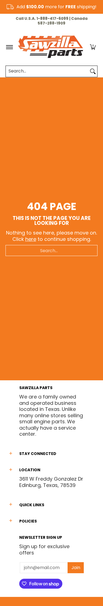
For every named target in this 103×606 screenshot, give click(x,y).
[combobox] (47, 71)
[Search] (92, 71)
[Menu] (9, 47)
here (30, 239)
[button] (93, 47)
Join (75, 567)
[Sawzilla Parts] (50, 47)
